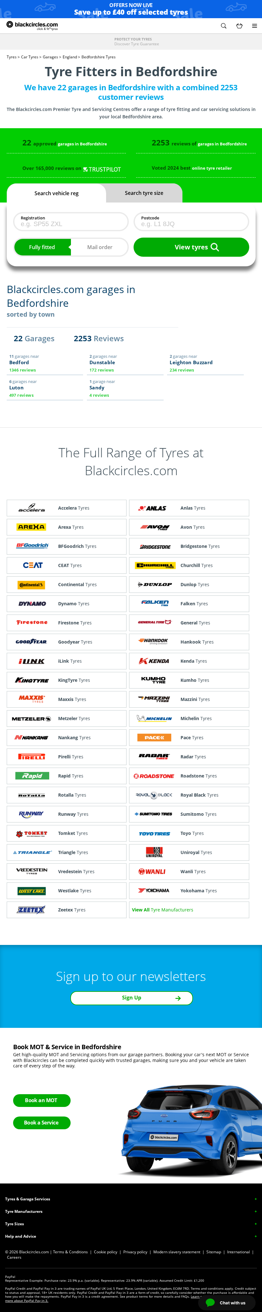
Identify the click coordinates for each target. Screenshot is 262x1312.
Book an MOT (41, 1100)
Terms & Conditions (70, 1252)
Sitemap (213, 1252)
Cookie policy (105, 1252)
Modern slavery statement (176, 1252)
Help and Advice (20, 1236)
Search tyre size (144, 192)
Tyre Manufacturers (23, 1211)
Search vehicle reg (57, 193)
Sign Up (131, 997)
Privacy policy (135, 1252)
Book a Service (41, 1122)
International (238, 1252)
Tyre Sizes (14, 1224)
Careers (14, 1257)
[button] (223, 25)
